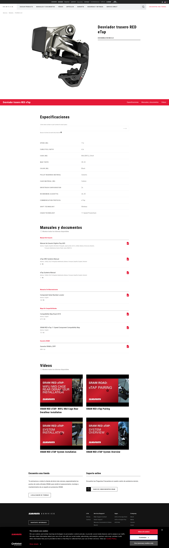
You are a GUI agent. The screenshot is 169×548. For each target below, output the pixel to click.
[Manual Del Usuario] (128, 244)
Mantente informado (39, 522)
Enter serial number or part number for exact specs (53, 124)
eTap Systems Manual (63, 275)
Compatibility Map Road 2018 (50, 316)
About (132, 517)
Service (8, 6)
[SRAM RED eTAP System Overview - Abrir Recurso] (107, 434)
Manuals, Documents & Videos (102, 522)
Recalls (96, 525)
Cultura (88, 519)
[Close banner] (162, 530)
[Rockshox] (60, 1)
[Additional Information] (125, 128)
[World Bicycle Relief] (115, 1)
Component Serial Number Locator (52, 297)
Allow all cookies (144, 532)
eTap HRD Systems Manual (63, 261)
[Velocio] (103, 1)
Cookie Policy (111, 538)
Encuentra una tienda (157, 6)
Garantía (80, 6)
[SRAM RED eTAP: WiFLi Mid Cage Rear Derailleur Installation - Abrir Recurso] (61, 391)
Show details (34, 544)
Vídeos (60, 6)
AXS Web (117, 522)
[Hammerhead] (95, 1)
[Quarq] (80, 1)
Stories (88, 517)
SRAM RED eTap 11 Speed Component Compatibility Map (60, 330)
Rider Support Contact (100, 517)
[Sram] (54, 1)
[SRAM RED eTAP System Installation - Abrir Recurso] (61, 434)
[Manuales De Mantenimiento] (128, 296)
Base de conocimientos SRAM (104, 489)
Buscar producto (26, 6)
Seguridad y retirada (95, 6)
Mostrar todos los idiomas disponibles (55, 231)
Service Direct (112, 6)
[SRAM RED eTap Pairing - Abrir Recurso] (107, 391)
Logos (132, 525)
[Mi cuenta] (162, 2)
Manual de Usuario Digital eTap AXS (67, 245)
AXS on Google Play (120, 519)
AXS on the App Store (121, 517)
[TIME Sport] (87, 1)
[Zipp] (73, 1)
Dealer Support (98, 519)
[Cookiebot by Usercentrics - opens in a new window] (16, 544)
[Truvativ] (67, 1)
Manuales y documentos (45, 6)
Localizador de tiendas (40, 495)
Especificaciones (132, 102)
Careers (132, 522)
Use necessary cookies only (143, 543)
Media (132, 519)
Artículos (70, 6)
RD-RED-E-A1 (19, 13)
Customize (142, 537)
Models (11, 13)
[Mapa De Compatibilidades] (128, 315)
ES (167, 2)
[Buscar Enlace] (143, 7)
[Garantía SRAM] (128, 347)
